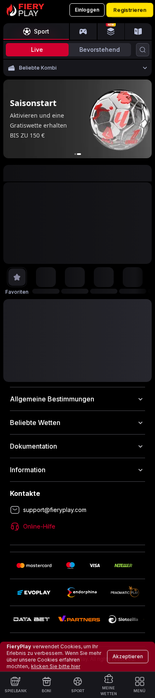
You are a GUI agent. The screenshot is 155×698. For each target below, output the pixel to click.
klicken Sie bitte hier (55, 666)
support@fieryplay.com (54, 509)
